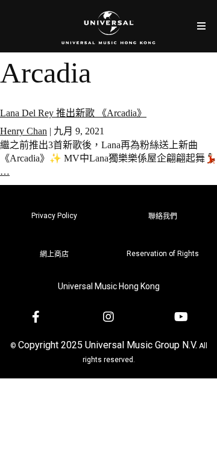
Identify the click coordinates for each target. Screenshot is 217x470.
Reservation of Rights (163, 253)
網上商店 (54, 254)
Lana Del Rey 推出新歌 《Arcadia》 (73, 113)
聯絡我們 (162, 216)
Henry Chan (23, 131)
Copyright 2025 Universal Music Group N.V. (107, 345)
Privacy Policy (54, 216)
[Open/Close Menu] (201, 26)
